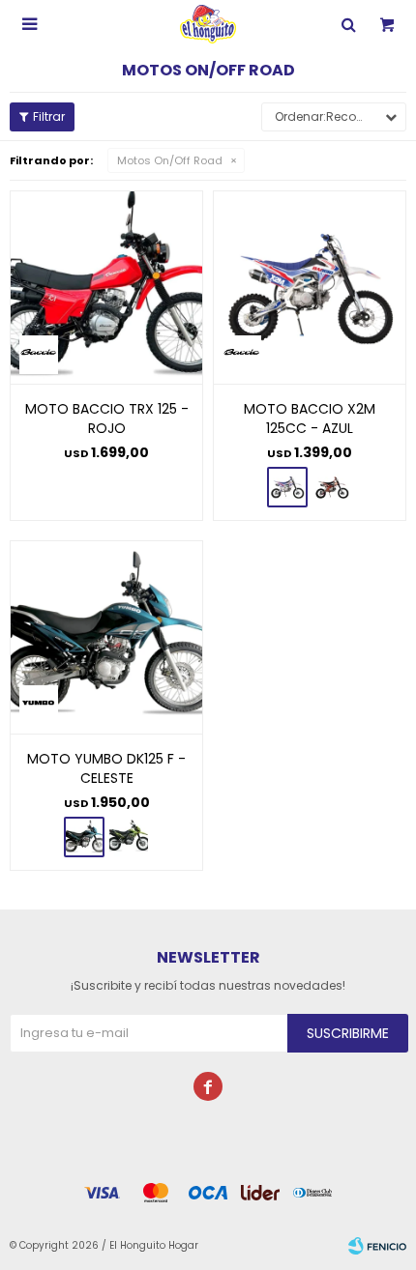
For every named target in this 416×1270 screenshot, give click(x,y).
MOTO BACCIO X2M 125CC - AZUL (309, 418)
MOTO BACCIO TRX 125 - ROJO (107, 418)
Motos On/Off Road (170, 160)
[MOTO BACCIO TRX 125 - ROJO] (106, 287)
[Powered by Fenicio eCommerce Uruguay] (377, 1245)
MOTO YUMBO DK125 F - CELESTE (106, 768)
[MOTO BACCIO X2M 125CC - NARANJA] (331, 487)
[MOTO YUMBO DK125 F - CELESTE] (106, 637)
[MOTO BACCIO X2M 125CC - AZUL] (309, 287)
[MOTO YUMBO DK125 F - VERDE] (128, 837)
